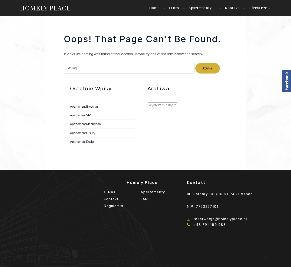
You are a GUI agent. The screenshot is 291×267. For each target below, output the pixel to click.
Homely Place (45, 8)
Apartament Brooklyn (84, 106)
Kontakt (232, 8)
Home (154, 8)
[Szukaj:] (129, 68)
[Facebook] (266, 257)
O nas (174, 8)
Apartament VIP (80, 115)
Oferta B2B (258, 8)
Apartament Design (82, 141)
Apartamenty (200, 8)
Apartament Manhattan (85, 124)
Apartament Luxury (82, 133)
